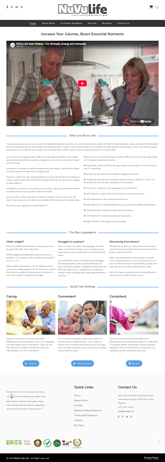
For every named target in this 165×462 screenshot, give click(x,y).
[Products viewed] (159, 441)
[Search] (157, 8)
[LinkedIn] (17, 7)
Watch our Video (84, 363)
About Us (33, 363)
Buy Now (136, 363)
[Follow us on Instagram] (12, 7)
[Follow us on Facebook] (7, 7)
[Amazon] (21, 7)
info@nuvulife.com (126, 411)
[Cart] (151, 7)
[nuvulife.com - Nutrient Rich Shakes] (82, 9)
